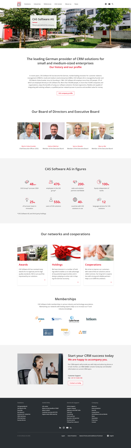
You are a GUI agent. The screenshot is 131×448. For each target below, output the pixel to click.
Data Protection (72, 436)
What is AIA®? (46, 410)
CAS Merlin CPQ (21, 408)
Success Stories (21, 420)
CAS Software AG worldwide (99, 414)
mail (109, 4)
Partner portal (71, 420)
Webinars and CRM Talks (73, 410)
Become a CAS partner (73, 418)
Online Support (71, 406)
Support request (71, 408)
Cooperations (95, 412)
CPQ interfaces (21, 418)
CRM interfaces (21, 416)
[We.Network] (71, 428)
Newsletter (95, 418)
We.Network (20, 412)
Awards (94, 410)
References (47, 4)
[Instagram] (64, 428)
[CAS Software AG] (19, 4)
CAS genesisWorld (22, 406)
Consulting (70, 414)
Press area (94, 420)
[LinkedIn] (60, 428)
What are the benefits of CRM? (50, 408)
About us (94, 406)
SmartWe (19, 410)
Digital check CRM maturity (49, 414)
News (93, 416)
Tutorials (69, 412)
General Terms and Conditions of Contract (91, 436)
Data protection (96, 408)
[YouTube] (67, 428)
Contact (94, 422)
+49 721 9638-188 (76, 378)
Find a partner (71, 416)
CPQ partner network (73, 422)
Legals (63, 436)
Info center (45, 406)
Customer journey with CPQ (49, 412)
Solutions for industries (23, 414)
